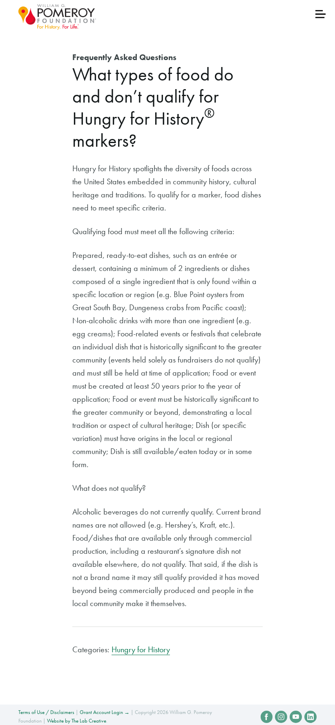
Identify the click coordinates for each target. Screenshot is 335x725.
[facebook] (267, 717)
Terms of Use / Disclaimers (46, 712)
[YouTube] (296, 717)
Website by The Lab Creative (76, 720)
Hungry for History (141, 649)
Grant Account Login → (105, 712)
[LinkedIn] (310, 717)
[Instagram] (281, 717)
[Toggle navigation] (320, 14)
